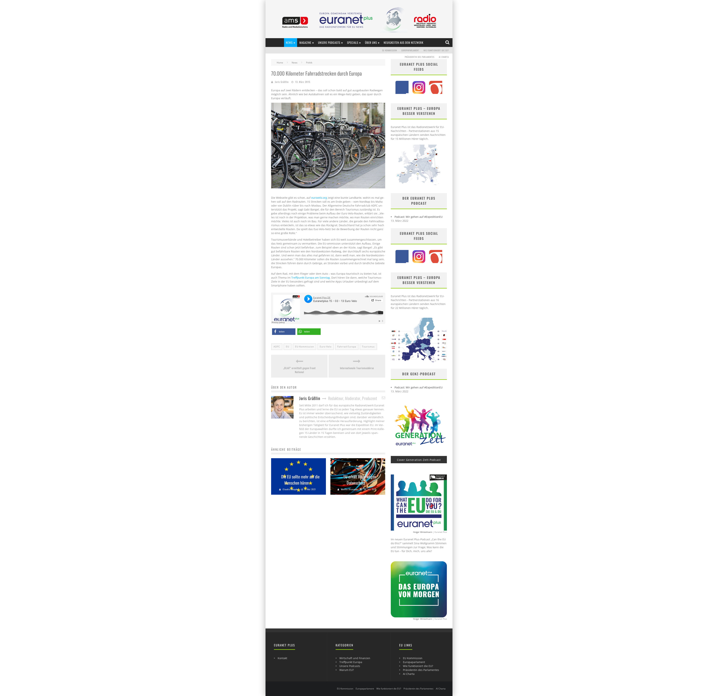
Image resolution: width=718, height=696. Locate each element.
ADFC (277, 346)
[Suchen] (447, 42)
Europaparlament (410, 50)
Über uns (371, 42)
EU (287, 346)
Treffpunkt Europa (350, 662)
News (289, 42)
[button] (283, 331)
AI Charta (444, 56)
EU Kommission (389, 50)
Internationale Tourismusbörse (357, 368)
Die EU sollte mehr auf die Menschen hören (300, 480)
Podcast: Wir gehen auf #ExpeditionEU (419, 217)
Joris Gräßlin (282, 82)
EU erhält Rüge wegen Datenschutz (359, 480)
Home (280, 62)
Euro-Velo (326, 346)
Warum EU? (346, 670)
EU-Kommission (304, 346)
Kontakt (282, 658)
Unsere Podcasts (329, 42)
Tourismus (368, 346)
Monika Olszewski (349, 489)
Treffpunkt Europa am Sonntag (310, 277)
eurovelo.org (319, 197)
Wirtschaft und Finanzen (354, 658)
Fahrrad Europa (346, 346)
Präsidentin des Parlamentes (419, 56)
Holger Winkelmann (422, 532)
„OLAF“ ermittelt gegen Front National (299, 370)
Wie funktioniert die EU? (436, 50)
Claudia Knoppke (291, 489)
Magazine (305, 42)
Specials (352, 42)
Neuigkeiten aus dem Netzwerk (403, 42)
